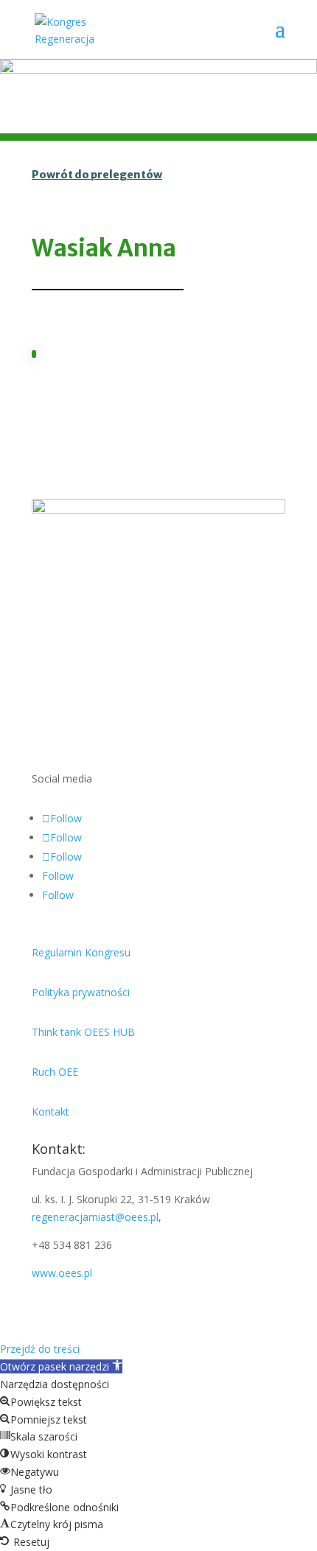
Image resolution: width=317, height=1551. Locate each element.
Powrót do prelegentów (97, 174)
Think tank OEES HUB (83, 1032)
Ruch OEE (55, 1072)
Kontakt (50, 1111)
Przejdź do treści (40, 1349)
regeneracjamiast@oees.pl (95, 1217)
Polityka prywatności (81, 992)
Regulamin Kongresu (81, 952)
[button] (61, 1366)
